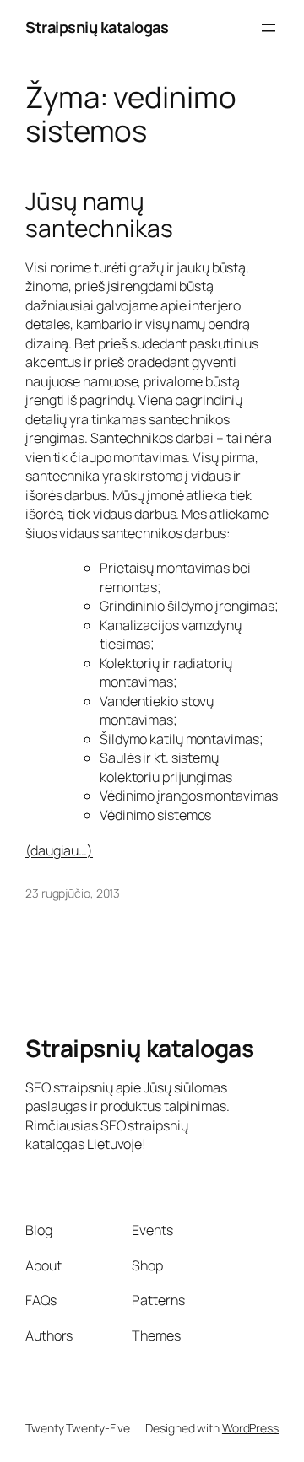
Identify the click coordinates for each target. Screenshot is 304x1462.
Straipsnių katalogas (96, 27)
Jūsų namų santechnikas (99, 214)
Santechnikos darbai (152, 438)
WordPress (250, 1428)
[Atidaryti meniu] (268, 28)
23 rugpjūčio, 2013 (72, 893)
